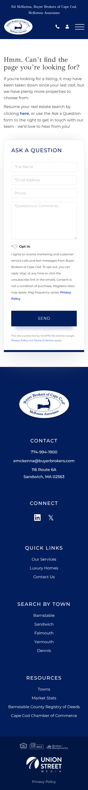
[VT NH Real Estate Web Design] (44, 764)
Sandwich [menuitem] (44, 624)
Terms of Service (44, 340)
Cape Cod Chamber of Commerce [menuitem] (44, 716)
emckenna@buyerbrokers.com (44, 461)
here (24, 113)
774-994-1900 (58, 27)
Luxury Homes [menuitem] (44, 568)
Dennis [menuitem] (44, 651)
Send (44, 318)
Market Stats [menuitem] (44, 698)
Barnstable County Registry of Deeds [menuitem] (44, 707)
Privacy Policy (19, 340)
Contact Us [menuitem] (44, 577)
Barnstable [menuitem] (44, 615)
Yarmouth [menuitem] (44, 642)
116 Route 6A (43, 473)
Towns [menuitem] (44, 689)
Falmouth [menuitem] (44, 633)
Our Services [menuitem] (44, 559)
